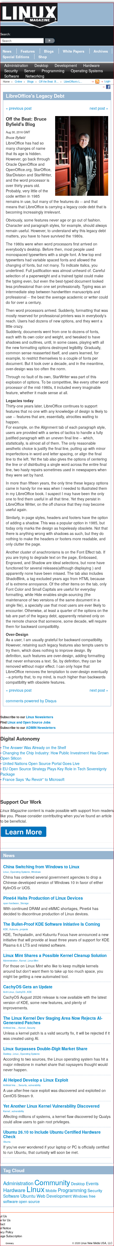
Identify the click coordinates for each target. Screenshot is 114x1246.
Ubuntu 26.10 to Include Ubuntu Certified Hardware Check (52, 1134)
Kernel (22, 960)
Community (52, 1182)
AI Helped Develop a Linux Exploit (35, 1080)
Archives (101, 51)
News (7, 51)
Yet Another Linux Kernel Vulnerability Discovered (51, 1106)
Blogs (49, 51)
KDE (5, 929)
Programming (53, 70)
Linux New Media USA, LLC (96, 1243)
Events (92, 1183)
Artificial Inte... (10, 1027)
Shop (42, 56)
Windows (36, 871)
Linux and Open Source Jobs (29, 722)
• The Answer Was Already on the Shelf (33, 747)
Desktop (7, 1053)
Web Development (54, 1196)
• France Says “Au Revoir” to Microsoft (32, 779)
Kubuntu (14, 929)
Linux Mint (33, 960)
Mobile (51, 1190)
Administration (10, 960)
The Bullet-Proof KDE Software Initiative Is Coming (51, 924)
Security (31, 1027)
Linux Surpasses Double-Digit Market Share (45, 1049)
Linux (6, 871)
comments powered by (31, 700)
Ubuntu (7, 1141)
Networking (34, 76)
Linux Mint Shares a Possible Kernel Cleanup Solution (55, 955)
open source (29, 1201)
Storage (24, 903)
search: (5, 34)
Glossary (10, 1243)
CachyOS (20, 991)
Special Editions (16, 56)
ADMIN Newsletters (41, 727)
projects (24, 929)
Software (11, 76)
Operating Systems (87, 70)
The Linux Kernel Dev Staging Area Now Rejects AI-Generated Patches (52, 1020)
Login (107, 81)
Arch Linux (8, 991)
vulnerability (34, 1085)
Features (28, 51)
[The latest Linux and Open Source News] (96, 81)
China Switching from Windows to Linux (41, 867)
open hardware (11, 903)
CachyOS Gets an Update (27, 987)
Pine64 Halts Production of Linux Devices (43, 898)
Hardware (14, 1190)
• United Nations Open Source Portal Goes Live (40, 763)
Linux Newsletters (39, 717)
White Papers (73, 51)
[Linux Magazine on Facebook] (107, 86)
